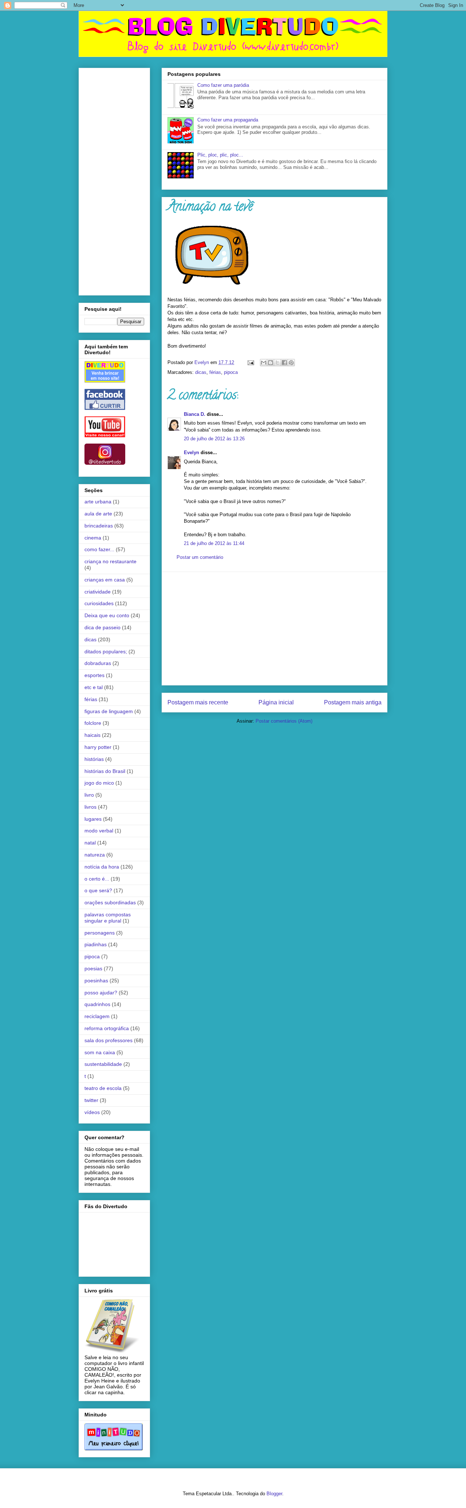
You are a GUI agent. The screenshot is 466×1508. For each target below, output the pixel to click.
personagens (99, 933)
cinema (92, 538)
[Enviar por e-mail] (263, 362)
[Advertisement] (274, 628)
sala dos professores (108, 1040)
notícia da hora (101, 867)
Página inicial (276, 702)
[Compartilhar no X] (277, 362)
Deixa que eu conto (106, 615)
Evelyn (191, 452)
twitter (91, 1100)
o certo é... (96, 879)
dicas (200, 372)
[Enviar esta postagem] (250, 362)
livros (90, 807)
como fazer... (99, 549)
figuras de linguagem (108, 711)
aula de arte (98, 514)
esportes (94, 675)
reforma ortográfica (106, 1028)
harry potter (97, 747)
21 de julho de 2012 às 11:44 (214, 543)
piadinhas (95, 944)
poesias (93, 968)
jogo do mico (99, 783)
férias (215, 372)
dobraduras (97, 663)
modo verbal (98, 831)
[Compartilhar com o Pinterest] (291, 362)
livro (89, 795)
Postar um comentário (200, 557)
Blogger (274, 1493)
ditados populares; (105, 651)
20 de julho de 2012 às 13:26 (214, 438)
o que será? (98, 890)
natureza (94, 855)
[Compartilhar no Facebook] (284, 362)
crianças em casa (104, 580)
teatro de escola (103, 1088)
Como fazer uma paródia (223, 85)
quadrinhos (97, 1004)
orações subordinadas (110, 902)
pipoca (231, 372)
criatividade (97, 592)
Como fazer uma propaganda (227, 120)
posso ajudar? (100, 992)
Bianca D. (194, 414)
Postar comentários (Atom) (284, 721)
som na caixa (99, 1052)
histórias (94, 759)
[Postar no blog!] (270, 362)
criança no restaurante (110, 561)
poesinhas (96, 980)
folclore (92, 723)
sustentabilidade (103, 1064)
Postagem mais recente (197, 702)
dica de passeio (102, 627)
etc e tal (93, 687)
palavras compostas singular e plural (107, 918)
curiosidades (99, 603)
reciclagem (97, 1016)
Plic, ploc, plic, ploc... (220, 155)
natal (90, 843)
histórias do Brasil (104, 771)
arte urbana (97, 501)
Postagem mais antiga (353, 702)
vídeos (92, 1112)
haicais (92, 735)
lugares (93, 819)
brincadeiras (98, 526)
